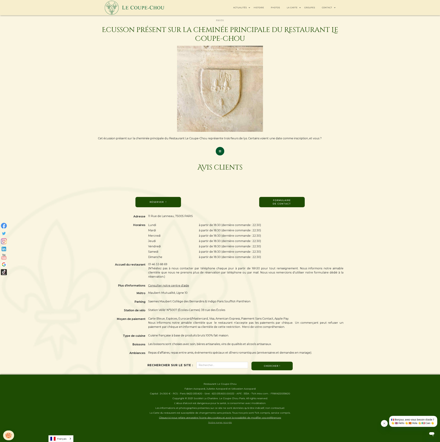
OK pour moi (58, 424)
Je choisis (21, 424)
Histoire (259, 7)
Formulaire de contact (282, 202)
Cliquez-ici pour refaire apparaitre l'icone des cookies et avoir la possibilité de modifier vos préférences (220, 417)
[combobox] (60, 438)
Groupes (309, 7)
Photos (275, 7)
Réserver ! (158, 202)
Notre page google (220, 422)
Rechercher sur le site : (170, 365)
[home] (134, 7)
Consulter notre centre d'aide (168, 285)
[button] (240, 7)
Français (61, 438)
